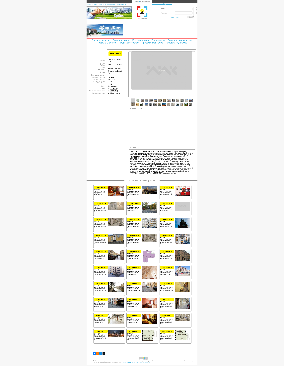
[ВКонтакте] (94, 353)
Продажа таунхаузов (176, 42)
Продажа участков (106, 42)
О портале (95, 4)
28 (192, 106)
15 (134, 106)
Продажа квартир (101, 40)
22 (165, 106)
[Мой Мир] (100, 353)
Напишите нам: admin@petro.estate (162, 4)
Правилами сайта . (128, 362)
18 (148, 106)
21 (161, 106)
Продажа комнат (121, 40)
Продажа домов (140, 40)
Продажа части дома (152, 42)
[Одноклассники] (97, 353)
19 (152, 106)
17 (143, 106)
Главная (89, 4)
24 (174, 106)
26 (183, 106)
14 (192, 102)
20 (156, 106)
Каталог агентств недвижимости (107, 4)
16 (139, 106)
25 (179, 106)
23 (170, 106)
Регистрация (174, 17)
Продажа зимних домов (180, 40)
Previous (127, 78)
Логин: (163, 9)
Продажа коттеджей (128, 42)
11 (179, 102)
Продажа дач (158, 40)
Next (197, 78)
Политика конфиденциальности (142, 362)
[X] (104, 353)
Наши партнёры (121, 4)
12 (183, 102)
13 (188, 102)
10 (175, 102)
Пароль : (164, 13)
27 (187, 106)
